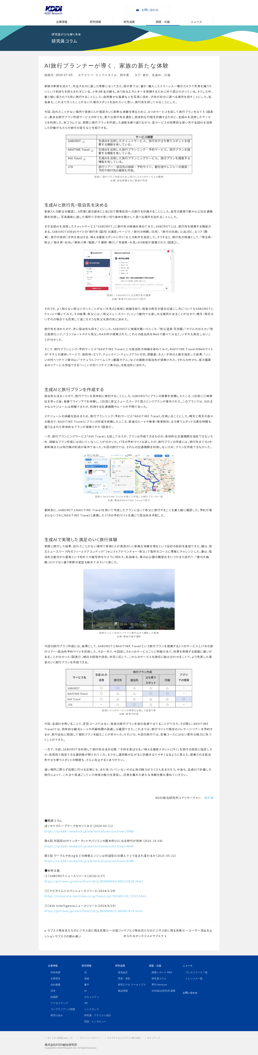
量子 (86, 984)
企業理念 (55, 978)
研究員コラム (159, 978)
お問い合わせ (150, 9)
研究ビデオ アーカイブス (132, 984)
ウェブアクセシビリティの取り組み (124, 1038)
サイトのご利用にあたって (60, 1038)
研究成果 (129, 21)
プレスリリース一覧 (196, 972)
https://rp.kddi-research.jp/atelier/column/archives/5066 (89, 831)
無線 (86, 978)
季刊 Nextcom (159, 984)
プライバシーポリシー (89, 1038)
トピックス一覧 (194, 978)
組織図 (54, 996)
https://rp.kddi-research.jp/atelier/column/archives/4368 (89, 861)
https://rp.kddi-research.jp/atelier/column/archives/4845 (89, 846)
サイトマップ (153, 1038)
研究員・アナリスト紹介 (97, 1015)
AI (85, 990)
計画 (167, 75)
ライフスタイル (106, 75)
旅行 (146, 75)
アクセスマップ (59, 1003)
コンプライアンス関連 (63, 1009)
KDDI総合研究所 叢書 (163, 990)
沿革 (53, 990)
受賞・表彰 (124, 978)
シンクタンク (91, 1009)
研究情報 (95, 21)
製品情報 (123, 990)
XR (86, 1003)
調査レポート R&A (162, 972)
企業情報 (61, 21)
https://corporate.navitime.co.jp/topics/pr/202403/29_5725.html (95, 896)
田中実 (124, 75)
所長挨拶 (55, 972)
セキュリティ (91, 996)
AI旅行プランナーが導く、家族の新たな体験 (106, 65)
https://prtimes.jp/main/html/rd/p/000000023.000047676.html (93, 911)
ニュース (196, 21)
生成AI (156, 75)
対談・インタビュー (95, 1021)
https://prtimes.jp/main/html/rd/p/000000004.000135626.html (93, 881)
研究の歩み (57, 1015)
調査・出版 (163, 21)
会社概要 (55, 984)
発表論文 (123, 972)
